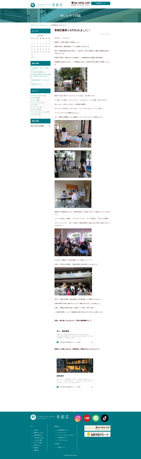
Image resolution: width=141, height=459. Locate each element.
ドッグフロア (35, 114)
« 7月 (32, 57)
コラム (33, 105)
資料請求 (36, 450)
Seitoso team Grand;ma (38, 95)
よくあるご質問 (38, 440)
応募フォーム (61, 447)
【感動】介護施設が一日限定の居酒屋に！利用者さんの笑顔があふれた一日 (40, 76)
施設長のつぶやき (36, 84)
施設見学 (36, 447)
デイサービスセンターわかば (39, 112)
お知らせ (34, 97)
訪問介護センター (62, 437)
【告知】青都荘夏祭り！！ (39, 72)
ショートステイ (36, 107)
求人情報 (57, 443)
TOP (32, 426)
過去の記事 (34, 126)
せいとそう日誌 (38, 442)
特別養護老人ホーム (63, 430)
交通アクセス (37, 445)
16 (49, 46)
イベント (108, 34)
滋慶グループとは (38, 432)
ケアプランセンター (37, 102)
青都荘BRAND (37, 435)
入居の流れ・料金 (38, 437)
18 (34, 49)
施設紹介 (57, 426)
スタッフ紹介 (35, 109)
